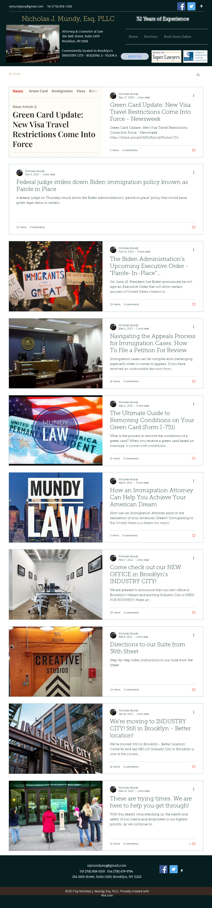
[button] (198, 75)
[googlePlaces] (201, 6)
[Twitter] (191, 6)
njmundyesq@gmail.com (26, 6)
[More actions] (195, 95)
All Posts (14, 74)
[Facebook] (181, 6)
